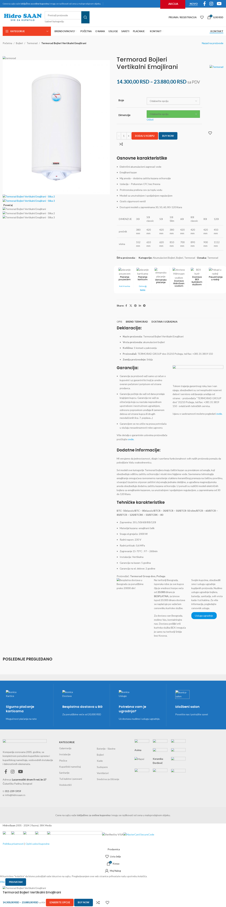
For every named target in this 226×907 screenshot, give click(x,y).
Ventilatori (103, 773)
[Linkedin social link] (140, 305)
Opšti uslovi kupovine (37, 843)
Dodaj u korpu (145, 135)
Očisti (150, 119)
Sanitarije (64, 772)
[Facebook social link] (126, 305)
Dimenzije (124, 115)
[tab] (119, 321)
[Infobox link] (143, 280)
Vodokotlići (65, 784)
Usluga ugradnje (204, 615)
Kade (100, 760)
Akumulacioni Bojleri (164, 257)
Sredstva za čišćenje (108, 779)
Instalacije (65, 754)
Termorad (32, 43)
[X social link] (130, 305)
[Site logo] (23, 17)
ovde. (131, 439)
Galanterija (65, 748)
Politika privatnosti (13, 843)
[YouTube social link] (20, 772)
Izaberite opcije (59, 902)
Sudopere (102, 766)
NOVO (194, 3)
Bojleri (19, 43)
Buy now (168, 135)
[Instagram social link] (12, 772)
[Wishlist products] (201, 17)
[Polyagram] (160, 753)
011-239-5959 (13, 791)
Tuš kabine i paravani (70, 778)
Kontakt (216, 31)
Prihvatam (16, 882)
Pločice (63, 760)
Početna (7, 43)
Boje (121, 100)
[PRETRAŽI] (85, 17)
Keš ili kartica (124, 286)
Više (2, 881)
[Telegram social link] (144, 305)
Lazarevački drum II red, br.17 (29, 779)
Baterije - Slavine (106, 748)
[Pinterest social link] (135, 305)
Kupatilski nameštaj (70, 766)
